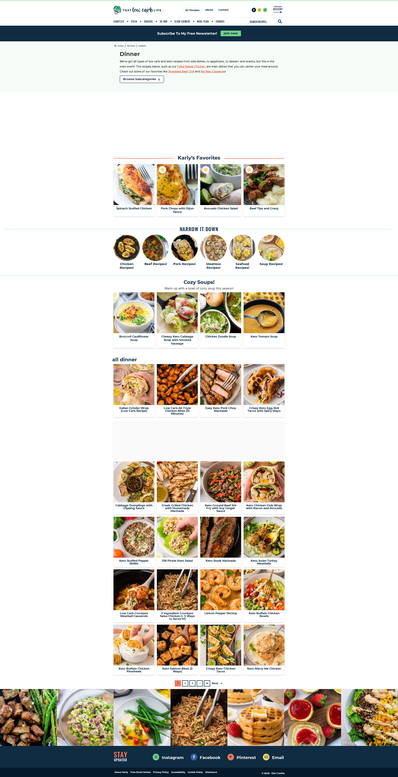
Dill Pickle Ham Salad (177, 561)
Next (215, 683)
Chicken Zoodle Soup (220, 336)
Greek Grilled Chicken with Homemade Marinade (177, 508)
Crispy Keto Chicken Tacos (220, 670)
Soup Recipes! (271, 264)
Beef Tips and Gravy (264, 208)
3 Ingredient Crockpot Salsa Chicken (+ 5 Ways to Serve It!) (177, 616)
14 (207, 684)
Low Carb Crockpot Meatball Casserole (134, 615)
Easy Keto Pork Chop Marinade (220, 409)
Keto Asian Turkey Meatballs (264, 562)
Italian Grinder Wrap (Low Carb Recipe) (134, 409)
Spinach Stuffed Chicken (134, 208)
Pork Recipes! (184, 264)
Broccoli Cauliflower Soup (134, 338)
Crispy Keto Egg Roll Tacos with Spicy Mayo (264, 409)
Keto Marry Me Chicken (264, 668)
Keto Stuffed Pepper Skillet (134, 562)
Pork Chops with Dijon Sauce (177, 210)
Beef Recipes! (155, 264)
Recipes (131, 46)
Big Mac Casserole (213, 71)
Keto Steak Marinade (221, 561)
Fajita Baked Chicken (191, 66)
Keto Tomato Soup (264, 336)
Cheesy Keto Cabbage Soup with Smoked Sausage (177, 340)
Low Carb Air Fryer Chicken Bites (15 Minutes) (177, 411)
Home (121, 46)
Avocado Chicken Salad (221, 208)
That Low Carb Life (138, 9)
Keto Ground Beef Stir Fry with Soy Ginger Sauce (221, 508)
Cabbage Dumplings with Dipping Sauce (134, 507)
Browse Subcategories (139, 79)
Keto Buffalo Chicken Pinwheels (134, 670)
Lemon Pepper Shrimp (220, 613)
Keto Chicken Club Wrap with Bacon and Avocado (264, 507)
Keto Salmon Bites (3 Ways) (177, 670)
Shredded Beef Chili (181, 71)
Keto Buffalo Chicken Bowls (264, 615)
